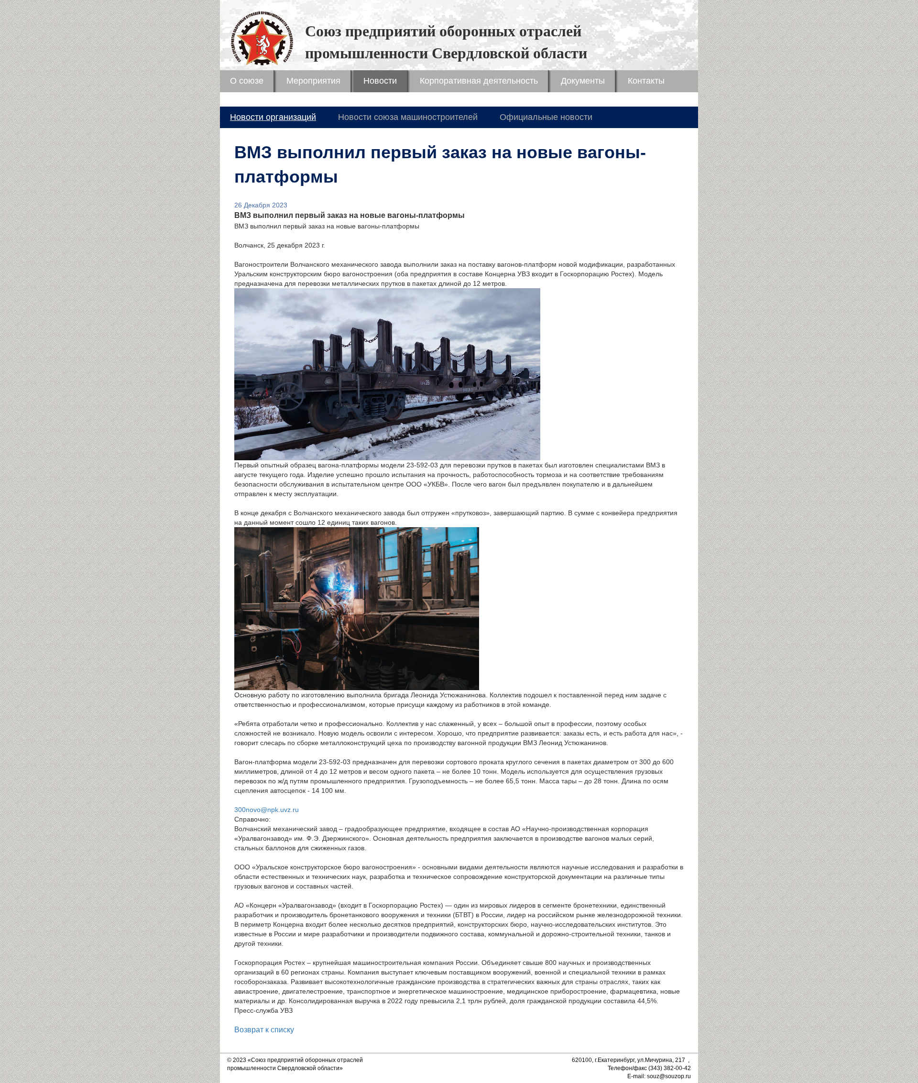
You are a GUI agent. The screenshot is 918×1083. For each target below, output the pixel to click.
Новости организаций (273, 117)
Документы (583, 81)
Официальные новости (546, 117)
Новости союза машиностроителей (408, 117)
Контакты (646, 81)
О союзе (246, 81)
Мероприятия (313, 81)
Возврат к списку (264, 1030)
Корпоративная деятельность (479, 81)
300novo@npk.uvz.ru (266, 809)
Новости (380, 81)
